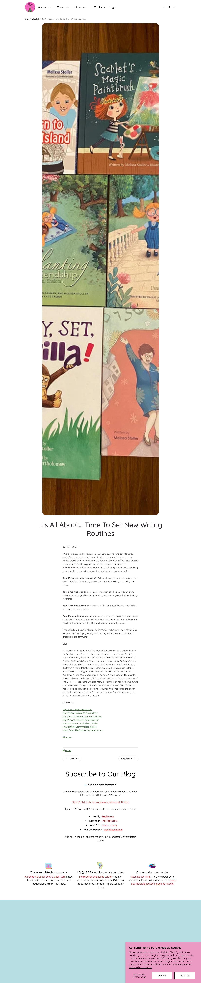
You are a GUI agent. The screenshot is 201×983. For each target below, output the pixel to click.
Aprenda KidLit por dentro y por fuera (45, 876)
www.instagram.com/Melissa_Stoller (80, 723)
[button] (163, 7)
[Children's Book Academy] (30, 7)
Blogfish (35, 19)
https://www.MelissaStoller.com (77, 709)
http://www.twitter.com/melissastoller (81, 720)
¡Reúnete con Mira (140, 876)
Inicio (27, 19)
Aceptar (162, 975)
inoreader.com (109, 820)
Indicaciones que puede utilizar (95, 876)
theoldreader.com (113, 829)
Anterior (74, 758)
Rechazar (185, 975)
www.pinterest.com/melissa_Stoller (79, 726)
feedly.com (108, 816)
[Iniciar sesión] (169, 7)
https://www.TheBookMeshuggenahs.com (83, 730)
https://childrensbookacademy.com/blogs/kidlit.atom (100, 802)
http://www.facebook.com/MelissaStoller (82, 716)
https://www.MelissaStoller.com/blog (80, 713)
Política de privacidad (140, 967)
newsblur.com (109, 825)
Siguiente (126, 758)
